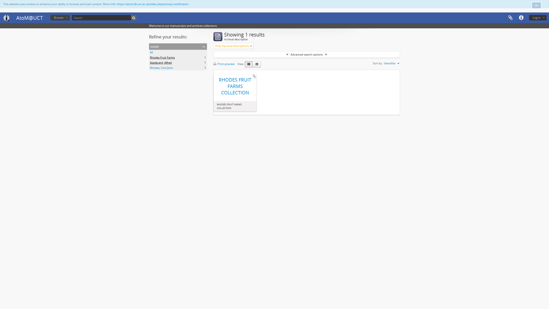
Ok (536, 5)
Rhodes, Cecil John (161, 68)
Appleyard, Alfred (161, 63)
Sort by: (378, 63)
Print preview (226, 64)
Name (154, 46)
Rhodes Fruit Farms (162, 57)
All (151, 52)
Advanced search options (307, 54)
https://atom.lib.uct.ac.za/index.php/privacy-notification (153, 4)
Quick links (521, 17)
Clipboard (510, 17)
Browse (58, 18)
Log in (536, 18)
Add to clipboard (254, 76)
